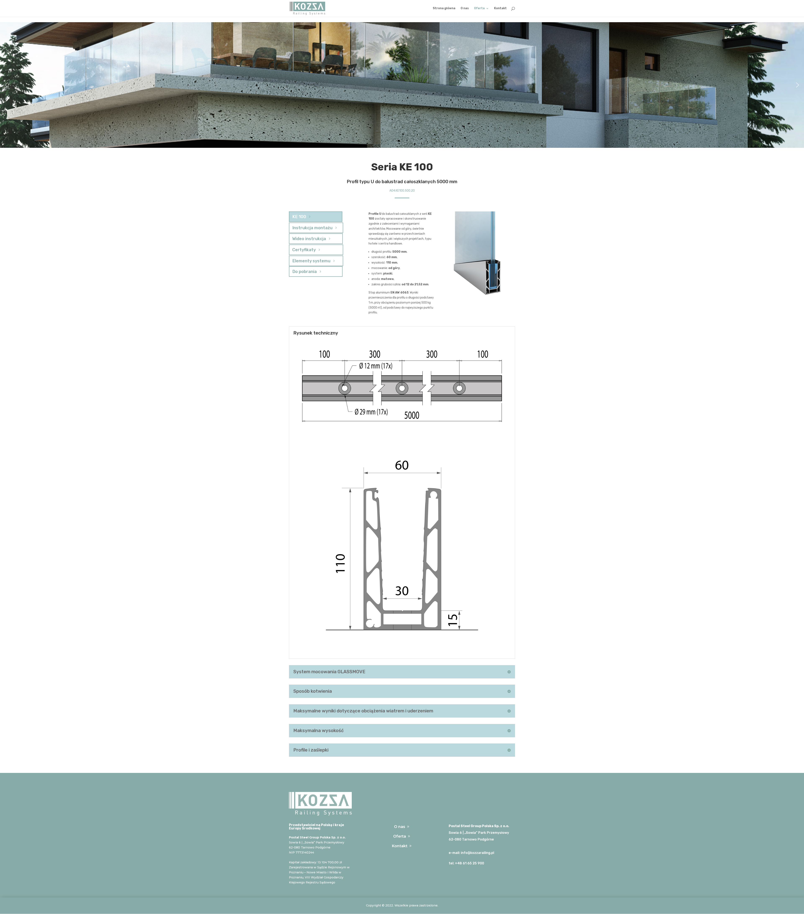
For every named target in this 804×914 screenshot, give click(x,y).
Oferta (479, 8)
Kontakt (500, 8)
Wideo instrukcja (309, 238)
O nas (465, 8)
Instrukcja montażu (312, 227)
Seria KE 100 (402, 167)
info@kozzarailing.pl (477, 853)
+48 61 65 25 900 (469, 863)
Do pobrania (304, 271)
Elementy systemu (311, 260)
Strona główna (444, 8)
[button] (6, 85)
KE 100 (299, 216)
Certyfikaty (304, 249)
